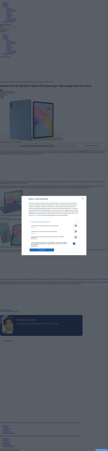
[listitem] (54, 222)
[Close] (83, 199)
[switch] (75, 225)
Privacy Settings (102, 450)
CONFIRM (42, 250)
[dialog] (54, 225)
